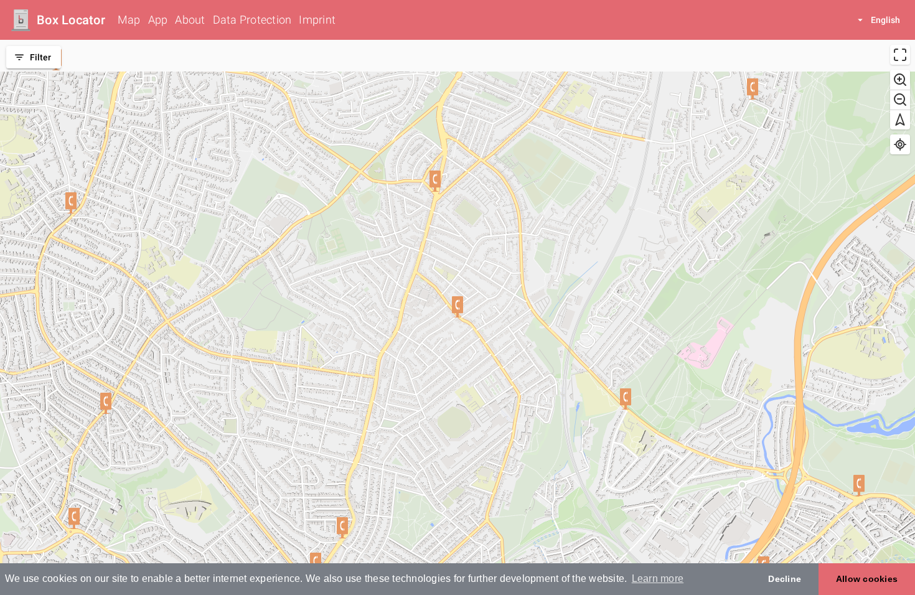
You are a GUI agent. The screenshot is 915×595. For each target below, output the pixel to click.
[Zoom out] (900, 100)
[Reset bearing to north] (900, 119)
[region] (457, 317)
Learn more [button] (658, 578)
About (190, 19)
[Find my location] (900, 144)
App (158, 19)
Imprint (317, 19)
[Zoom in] (900, 80)
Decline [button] (784, 579)
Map (129, 19)
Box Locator (71, 19)
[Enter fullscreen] (900, 55)
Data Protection (252, 19)
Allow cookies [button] (867, 579)
